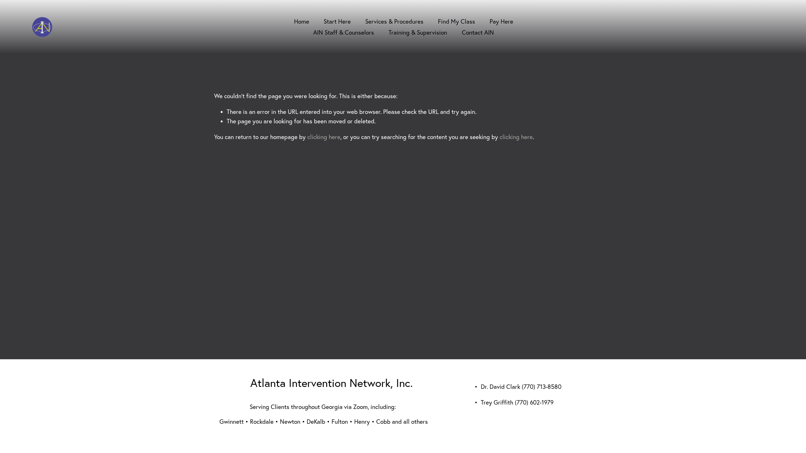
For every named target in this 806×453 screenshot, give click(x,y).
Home (301, 21)
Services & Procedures (394, 21)
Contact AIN (478, 32)
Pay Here (501, 21)
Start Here (337, 21)
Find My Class (456, 21)
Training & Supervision (418, 32)
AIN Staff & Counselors (343, 32)
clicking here (323, 137)
